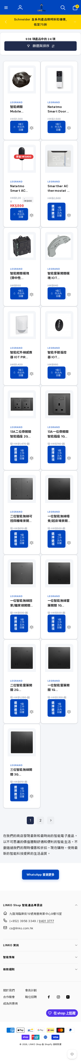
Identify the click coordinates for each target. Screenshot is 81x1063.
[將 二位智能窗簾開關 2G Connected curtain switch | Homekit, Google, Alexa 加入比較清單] (31, 712)
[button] (6, 8)
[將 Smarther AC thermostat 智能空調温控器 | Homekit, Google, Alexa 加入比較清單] (69, 215)
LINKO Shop (35, 1044)
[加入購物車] (19, 127)
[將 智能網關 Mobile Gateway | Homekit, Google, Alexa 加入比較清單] (31, 128)
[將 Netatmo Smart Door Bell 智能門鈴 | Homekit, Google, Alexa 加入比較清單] (69, 128)
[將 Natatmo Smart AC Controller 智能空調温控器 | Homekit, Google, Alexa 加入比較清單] (31, 215)
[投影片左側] (6, 22)
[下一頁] (50, 820)
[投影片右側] (75, 22)
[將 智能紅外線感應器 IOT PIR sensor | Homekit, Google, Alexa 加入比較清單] (31, 374)
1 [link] (30, 820)
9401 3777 (46, 921)
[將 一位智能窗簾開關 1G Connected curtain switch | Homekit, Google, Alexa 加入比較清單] (69, 712)
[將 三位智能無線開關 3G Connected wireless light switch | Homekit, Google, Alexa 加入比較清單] (31, 796)
